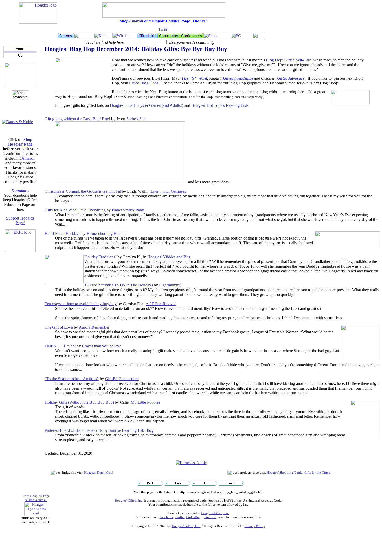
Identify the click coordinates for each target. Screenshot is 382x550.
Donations (20, 190)
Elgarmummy (170, 285)
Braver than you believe (101, 346)
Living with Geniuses (168, 191)
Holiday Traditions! (100, 257)
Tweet (163, 29)
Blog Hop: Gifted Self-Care (288, 60)
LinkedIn (192, 517)
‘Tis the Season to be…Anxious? (72, 379)
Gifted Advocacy (291, 78)
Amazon (136, 21)
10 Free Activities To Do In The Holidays (118, 285)
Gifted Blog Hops (143, 83)
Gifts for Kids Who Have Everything (75, 210)
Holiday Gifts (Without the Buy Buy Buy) (79, 402)
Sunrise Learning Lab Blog (131, 430)
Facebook (166, 517)
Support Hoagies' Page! (20, 220)
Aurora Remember (94, 327)
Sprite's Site (136, 119)
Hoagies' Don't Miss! (98, 472)
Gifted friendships (238, 78)
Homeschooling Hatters (106, 233)
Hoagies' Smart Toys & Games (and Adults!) (146, 105)
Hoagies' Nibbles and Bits (168, 257)
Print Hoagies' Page (36, 496)
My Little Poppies (145, 402)
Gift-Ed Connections (122, 379)
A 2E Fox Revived (161, 304)
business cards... (36, 500)
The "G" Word (194, 78)
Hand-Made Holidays (62, 233)
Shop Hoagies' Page (20, 141)
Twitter (180, 517)
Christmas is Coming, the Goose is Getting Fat (83, 191)
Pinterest (210, 517)
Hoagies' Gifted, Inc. (129, 500)
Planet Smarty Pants (128, 210)
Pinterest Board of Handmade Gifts (73, 430)
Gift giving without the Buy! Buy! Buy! (77, 119)
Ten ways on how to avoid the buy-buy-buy (81, 304)
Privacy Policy (255, 526)
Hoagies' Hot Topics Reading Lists (219, 105)
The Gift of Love (59, 327)
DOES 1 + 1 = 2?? (60, 346)
